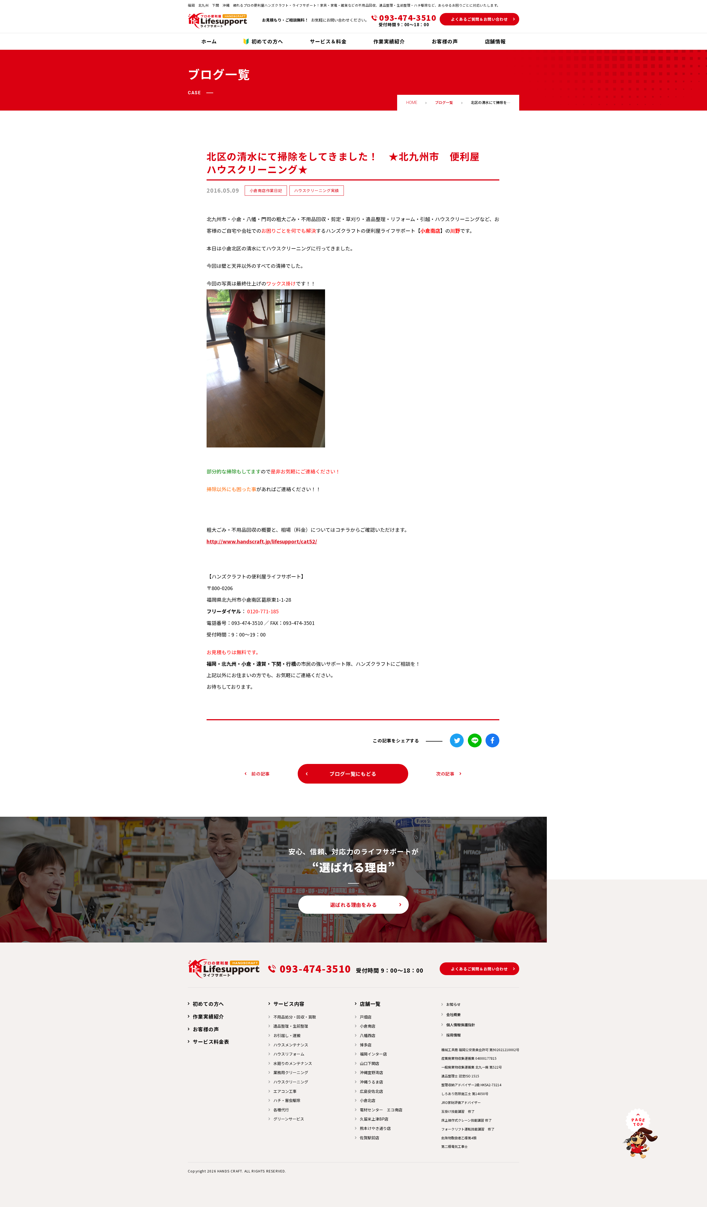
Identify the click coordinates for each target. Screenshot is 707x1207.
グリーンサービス (288, 1119)
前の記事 (260, 773)
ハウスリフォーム (288, 1054)
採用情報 (453, 1035)
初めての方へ (208, 1003)
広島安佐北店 (371, 1091)
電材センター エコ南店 (381, 1109)
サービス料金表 (211, 1041)
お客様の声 (206, 1029)
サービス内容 (289, 1003)
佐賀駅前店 (369, 1137)
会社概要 (453, 1014)
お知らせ (453, 1004)
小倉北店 (367, 1100)
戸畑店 (365, 1017)
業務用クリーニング (290, 1072)
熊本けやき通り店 (375, 1128)
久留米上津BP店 (374, 1119)
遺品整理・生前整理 (290, 1026)
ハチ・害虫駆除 (286, 1100)
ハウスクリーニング (290, 1082)
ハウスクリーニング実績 (316, 190)
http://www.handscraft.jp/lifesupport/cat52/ (262, 541)
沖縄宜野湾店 (371, 1072)
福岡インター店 (373, 1054)
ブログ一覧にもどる (352, 773)
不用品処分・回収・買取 (294, 1017)
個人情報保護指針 (460, 1024)
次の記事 (445, 773)
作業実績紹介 (208, 1016)
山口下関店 (369, 1063)
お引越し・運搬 (286, 1035)
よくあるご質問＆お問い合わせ (479, 19)
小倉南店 (367, 1026)
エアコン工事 (285, 1091)
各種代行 (281, 1109)
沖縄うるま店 (371, 1082)
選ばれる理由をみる (353, 904)
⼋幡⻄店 (367, 1035)
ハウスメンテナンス (290, 1045)
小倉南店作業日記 (266, 190)
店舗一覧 (370, 1003)
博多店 (365, 1045)
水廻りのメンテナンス (292, 1063)
